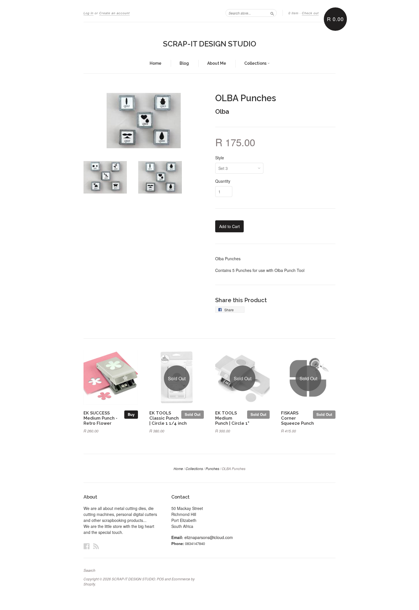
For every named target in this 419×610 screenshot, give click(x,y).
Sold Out (192, 414)
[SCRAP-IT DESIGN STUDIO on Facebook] (87, 546)
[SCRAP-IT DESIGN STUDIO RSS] (96, 546)
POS (160, 578)
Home (155, 63)
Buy (131, 414)
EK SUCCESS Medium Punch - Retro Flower (100, 418)
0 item (293, 13)
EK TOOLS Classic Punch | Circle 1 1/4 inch (168, 418)
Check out (310, 13)
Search (89, 570)
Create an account (114, 13)
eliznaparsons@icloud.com (208, 537)
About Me (216, 63)
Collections (255, 63)
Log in (88, 13)
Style (219, 157)
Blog (184, 63)
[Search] (272, 13)
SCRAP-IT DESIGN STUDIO (209, 44)
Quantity (222, 181)
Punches (212, 468)
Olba (222, 111)
